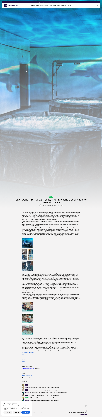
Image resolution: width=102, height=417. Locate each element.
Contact (69, 5)
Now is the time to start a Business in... (77, 412)
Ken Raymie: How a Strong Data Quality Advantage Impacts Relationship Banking (48, 392)
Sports (58, 5)
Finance (37, 5)
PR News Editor (47, 205)
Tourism (54, 5)
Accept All (25, 412)
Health (51, 196)
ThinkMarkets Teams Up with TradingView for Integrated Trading (44, 400)
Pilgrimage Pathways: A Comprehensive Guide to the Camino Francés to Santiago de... (48, 385)
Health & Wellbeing (44, 5)
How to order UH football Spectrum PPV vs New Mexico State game (43, 395)
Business (33, 5)
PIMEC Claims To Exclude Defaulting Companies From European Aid (43, 390)
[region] (16, 408)
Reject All (17, 412)
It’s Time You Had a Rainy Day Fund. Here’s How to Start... (43, 397)
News (26, 387)
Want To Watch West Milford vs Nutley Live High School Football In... (43, 387)
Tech (51, 5)
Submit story (64, 5)
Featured (27, 392)
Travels (26, 384)
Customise (8, 412)
